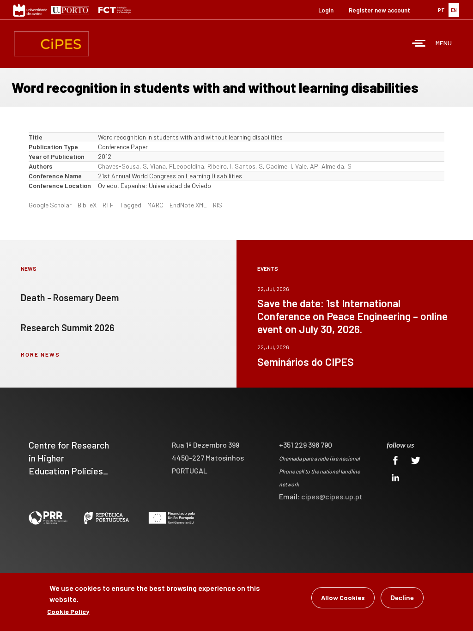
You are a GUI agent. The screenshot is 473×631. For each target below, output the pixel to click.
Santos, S (249, 166)
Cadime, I (279, 166)
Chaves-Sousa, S (122, 166)
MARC (155, 205)
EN (454, 10)
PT (441, 10)
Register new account (379, 10)
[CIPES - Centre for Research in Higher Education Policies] (51, 43)
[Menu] (419, 44)
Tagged (130, 205)
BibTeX (87, 205)
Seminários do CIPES (305, 361)
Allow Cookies (343, 597)
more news (40, 354)
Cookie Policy (68, 611)
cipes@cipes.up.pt (332, 496)
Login (326, 10)
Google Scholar (50, 205)
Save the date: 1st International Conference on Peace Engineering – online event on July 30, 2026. (352, 316)
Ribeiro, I (219, 166)
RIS (217, 205)
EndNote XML (188, 205)
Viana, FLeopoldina (177, 166)
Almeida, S (336, 166)
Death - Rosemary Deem (70, 297)
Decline (402, 597)
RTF (108, 205)
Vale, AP (306, 166)
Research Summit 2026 (68, 327)
